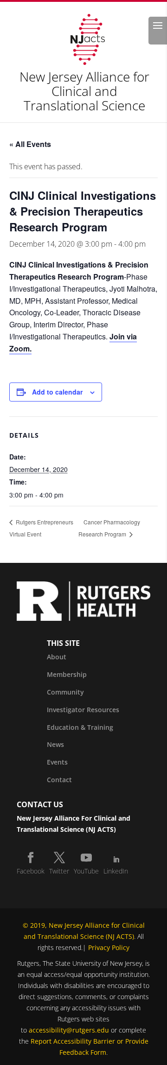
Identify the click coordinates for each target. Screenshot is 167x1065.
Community (65, 692)
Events (57, 762)
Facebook (31, 871)
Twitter (59, 871)
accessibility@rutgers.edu (69, 1030)
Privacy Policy (108, 947)
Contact (59, 779)
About (56, 656)
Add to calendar (57, 391)
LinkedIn (115, 871)
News (55, 744)
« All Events (30, 144)
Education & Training (80, 727)
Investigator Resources (83, 709)
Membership (67, 674)
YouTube (86, 871)
